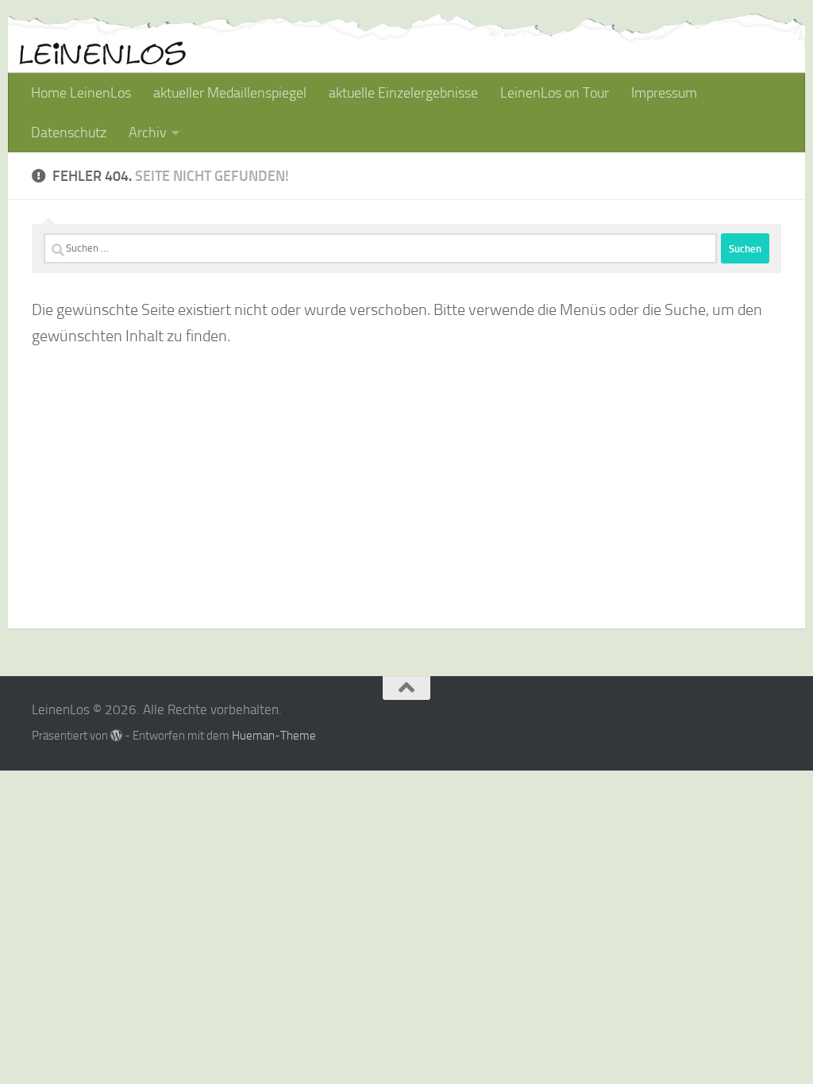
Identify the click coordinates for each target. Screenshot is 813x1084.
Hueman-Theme (274, 735)
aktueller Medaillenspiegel (229, 93)
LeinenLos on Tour (554, 93)
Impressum (664, 93)
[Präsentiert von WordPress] (116, 736)
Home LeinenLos (81, 93)
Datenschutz (68, 132)
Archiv (148, 132)
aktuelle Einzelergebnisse (403, 93)
